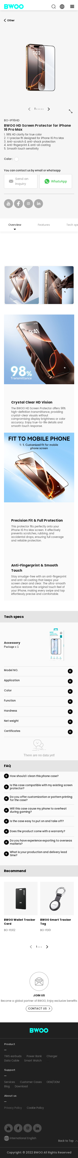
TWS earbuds (13, 1056)
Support (9, 1070)
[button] (29, 109)
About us (10, 1096)
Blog (7, 1087)
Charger (52, 1056)
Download (21, 1087)
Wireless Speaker (57, 1061)
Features (44, 225)
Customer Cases (31, 1082)
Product (9, 1044)
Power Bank (34, 1056)
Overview (14, 225)
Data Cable (11, 1061)
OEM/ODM (53, 1082)
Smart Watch (33, 1061)
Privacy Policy (13, 1108)
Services (9, 1082)
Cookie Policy (35, 1108)
